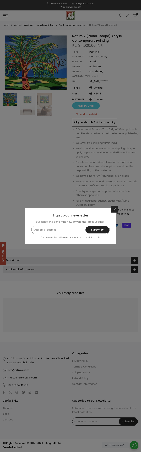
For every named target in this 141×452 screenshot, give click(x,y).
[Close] (114, 209)
